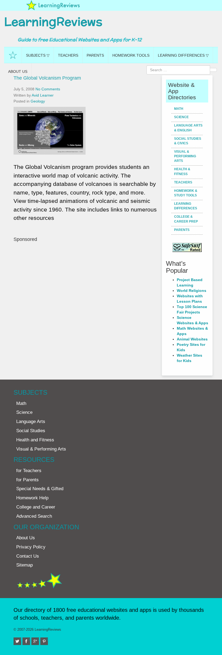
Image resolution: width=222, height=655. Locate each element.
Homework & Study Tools (185, 193)
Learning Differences (185, 206)
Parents (95, 55)
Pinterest (47, 640)
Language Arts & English (188, 128)
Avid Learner (43, 95)
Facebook (29, 640)
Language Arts (30, 421)
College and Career (35, 507)
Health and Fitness (35, 439)
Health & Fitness (182, 171)
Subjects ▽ (38, 55)
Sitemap (24, 565)
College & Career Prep (186, 219)
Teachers (68, 55)
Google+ (38, 640)
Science (181, 117)
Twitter (20, 640)
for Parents (27, 479)
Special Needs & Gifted (39, 488)
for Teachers (28, 470)
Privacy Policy (30, 547)
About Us (17, 71)
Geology (38, 101)
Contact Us (27, 556)
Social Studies (30, 430)
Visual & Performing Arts (185, 156)
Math (178, 109)
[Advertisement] (86, 295)
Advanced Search (34, 516)
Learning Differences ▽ (183, 55)
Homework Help (32, 497)
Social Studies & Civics (187, 141)
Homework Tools (130, 55)
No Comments (47, 89)
